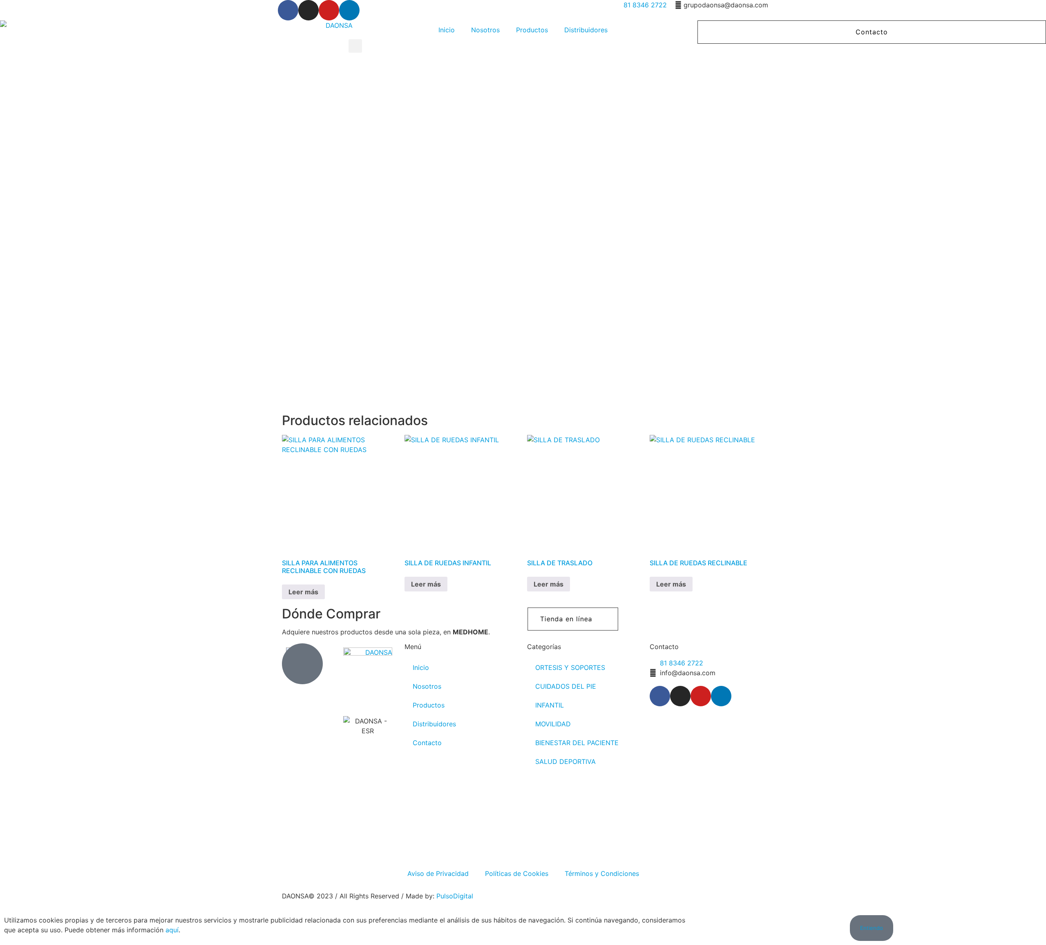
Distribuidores (586, 30)
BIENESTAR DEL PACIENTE (577, 743)
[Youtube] (329, 10)
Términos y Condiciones (602, 873)
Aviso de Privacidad (438, 873)
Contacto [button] (872, 32)
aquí (172, 930)
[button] (355, 46)
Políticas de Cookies (516, 873)
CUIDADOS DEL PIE (565, 686)
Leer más (303, 592)
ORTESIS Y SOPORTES (570, 667)
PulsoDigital (454, 896)
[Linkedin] (349, 10)
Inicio (446, 30)
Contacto (427, 743)
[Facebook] (288, 10)
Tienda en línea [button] (566, 619)
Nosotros (485, 30)
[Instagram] (308, 10)
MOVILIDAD (553, 724)
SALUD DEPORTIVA (565, 761)
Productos (532, 30)
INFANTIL (549, 705)
